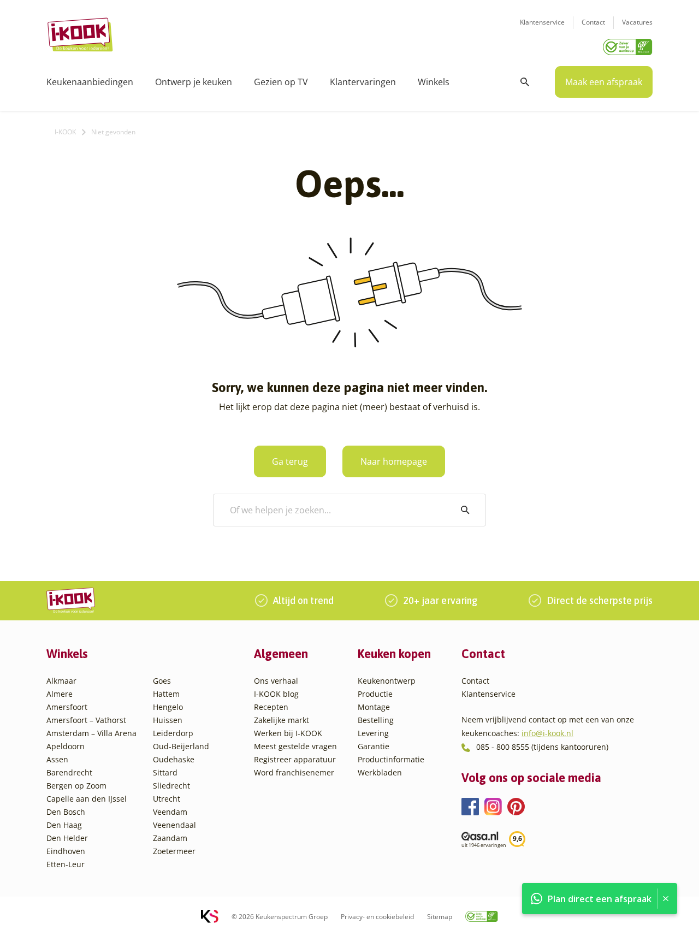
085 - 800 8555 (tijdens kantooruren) (542, 747)
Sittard (165, 772)
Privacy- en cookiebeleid (377, 916)
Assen (57, 759)
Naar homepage (393, 461)
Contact (593, 22)
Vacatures (637, 22)
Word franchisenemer (294, 772)
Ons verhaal (276, 681)
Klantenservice (542, 22)
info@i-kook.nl (547, 733)
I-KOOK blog (276, 694)
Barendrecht (69, 772)
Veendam (170, 812)
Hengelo (168, 707)
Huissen (167, 720)
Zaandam (170, 838)
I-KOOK (65, 132)
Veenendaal (174, 825)
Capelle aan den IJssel (86, 798)
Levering (373, 733)
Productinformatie (391, 759)
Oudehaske (173, 759)
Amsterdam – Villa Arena (91, 733)
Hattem (166, 694)
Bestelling (376, 720)
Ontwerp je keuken (193, 82)
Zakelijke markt (281, 720)
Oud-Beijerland (181, 746)
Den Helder (67, 838)
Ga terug (290, 461)
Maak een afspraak (603, 82)
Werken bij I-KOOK (288, 733)
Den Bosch (65, 812)
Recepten (271, 707)
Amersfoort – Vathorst (86, 720)
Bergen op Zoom (76, 785)
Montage (374, 707)
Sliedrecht (171, 785)
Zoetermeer (174, 851)
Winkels (433, 82)
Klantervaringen (363, 82)
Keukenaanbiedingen (89, 82)
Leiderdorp (173, 733)
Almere (59, 694)
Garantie (373, 746)
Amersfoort (66, 707)
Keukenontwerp (387, 681)
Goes (162, 681)
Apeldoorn (65, 746)
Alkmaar (61, 681)
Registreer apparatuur (295, 759)
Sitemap (439, 916)
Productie (375, 694)
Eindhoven (65, 851)
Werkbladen (380, 772)
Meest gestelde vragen (295, 746)
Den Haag (64, 825)
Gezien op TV (281, 82)
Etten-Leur (65, 864)
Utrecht (166, 798)
